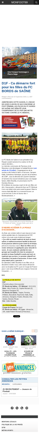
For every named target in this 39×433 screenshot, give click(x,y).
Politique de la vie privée (12, 424)
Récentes (6, 384)
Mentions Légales (9, 422)
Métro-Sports (7, 430)
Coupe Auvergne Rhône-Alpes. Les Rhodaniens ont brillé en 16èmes (25, 73)
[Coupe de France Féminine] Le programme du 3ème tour (29, 353)
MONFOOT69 (19, 2)
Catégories (17, 384)
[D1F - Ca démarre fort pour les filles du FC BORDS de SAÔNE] (19, 133)
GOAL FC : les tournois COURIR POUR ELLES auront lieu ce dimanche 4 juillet (10, 353)
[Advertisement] (18, 25)
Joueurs (5, 393)
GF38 (3, 427)
